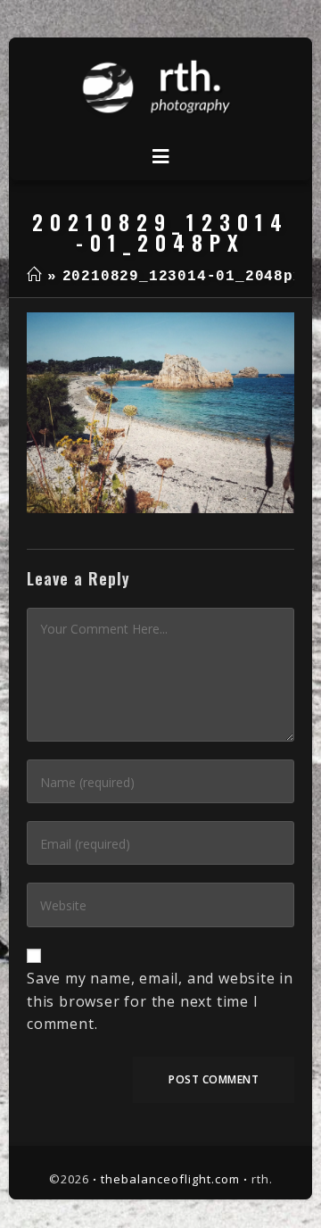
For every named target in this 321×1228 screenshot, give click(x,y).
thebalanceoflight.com (170, 1179)
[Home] (34, 277)
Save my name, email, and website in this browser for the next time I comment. (160, 1000)
